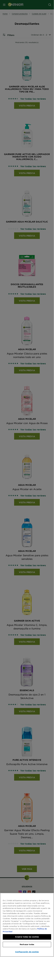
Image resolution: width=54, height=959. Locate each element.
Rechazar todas (27, 944)
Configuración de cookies (27, 952)
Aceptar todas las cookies (27, 937)
